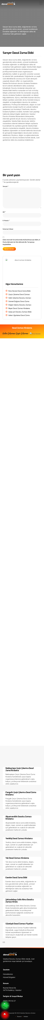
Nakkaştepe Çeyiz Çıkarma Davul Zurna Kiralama (20, 769)
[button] (41, 3)
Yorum (5, 186)
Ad (4, 212)
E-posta (6, 220)
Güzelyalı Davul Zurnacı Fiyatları (19, 923)
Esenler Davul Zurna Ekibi (16, 877)
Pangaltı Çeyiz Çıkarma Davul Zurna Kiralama (21, 793)
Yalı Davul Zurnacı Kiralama (17, 857)
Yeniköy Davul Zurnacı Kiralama (19, 838)
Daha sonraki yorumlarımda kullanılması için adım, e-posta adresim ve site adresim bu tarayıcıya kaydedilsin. (22, 242)
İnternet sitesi (8, 229)
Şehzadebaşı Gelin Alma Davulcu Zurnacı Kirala (20, 900)
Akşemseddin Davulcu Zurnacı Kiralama (19, 817)
